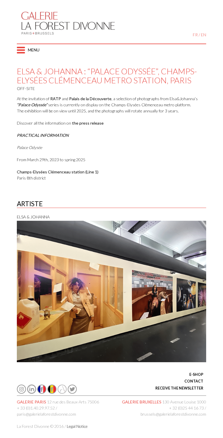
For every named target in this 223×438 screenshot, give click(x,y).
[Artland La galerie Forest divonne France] (62, 392)
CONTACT (193, 381)
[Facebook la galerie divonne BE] (52, 392)
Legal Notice (77, 426)
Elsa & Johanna (33, 216)
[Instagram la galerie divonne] (21, 392)
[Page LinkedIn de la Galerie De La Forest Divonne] (31, 392)
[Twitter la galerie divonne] (72, 392)
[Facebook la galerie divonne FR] (41, 392)
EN (203, 34)
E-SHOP (196, 374)
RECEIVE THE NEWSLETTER (179, 388)
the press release (88, 123)
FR (195, 34)
